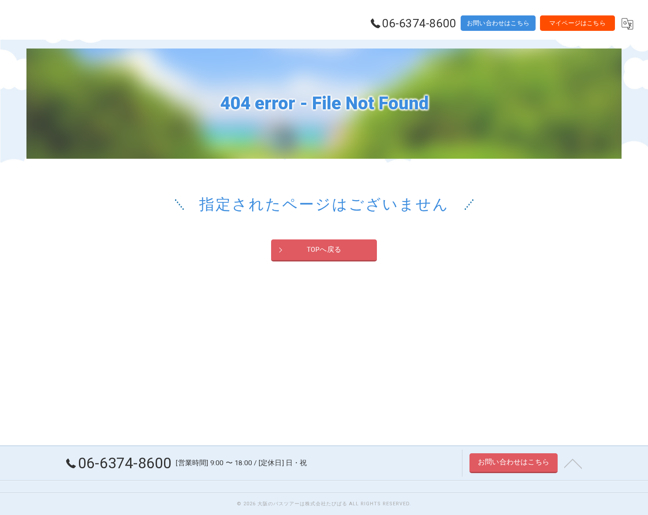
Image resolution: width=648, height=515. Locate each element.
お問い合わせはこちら (498, 22)
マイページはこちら (577, 22)
